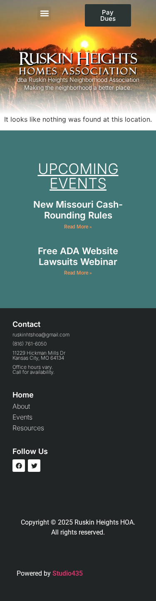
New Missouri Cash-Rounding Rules (78, 210)
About (21, 406)
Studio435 (67, 573)
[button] (44, 13)
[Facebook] (18, 465)
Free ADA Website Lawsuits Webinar (78, 256)
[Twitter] (34, 465)
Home (23, 394)
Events (22, 417)
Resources (28, 428)
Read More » (78, 227)
